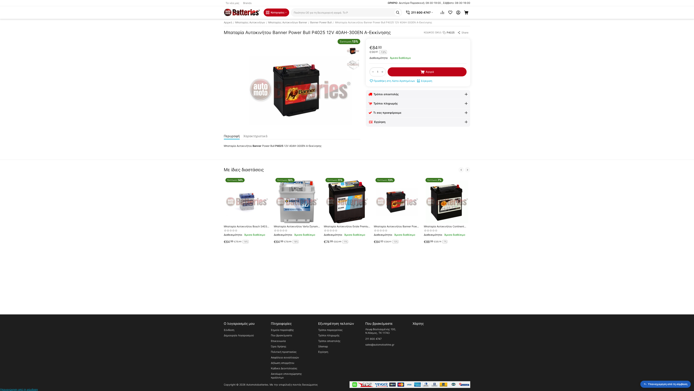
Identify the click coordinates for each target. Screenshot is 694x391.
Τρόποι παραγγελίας (330, 329)
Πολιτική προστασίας (284, 351)
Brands (247, 3)
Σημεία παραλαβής (282, 329)
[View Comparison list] (442, 12)
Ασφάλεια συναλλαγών (285, 357)
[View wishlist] (450, 12)
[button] (463, 32)
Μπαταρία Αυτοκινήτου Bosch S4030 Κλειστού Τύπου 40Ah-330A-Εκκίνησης (246, 226)
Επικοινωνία (278, 340)
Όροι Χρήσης (278, 346)
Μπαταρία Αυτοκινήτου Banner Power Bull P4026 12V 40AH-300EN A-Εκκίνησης (396, 226)
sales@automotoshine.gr (379, 344)
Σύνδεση (229, 329)
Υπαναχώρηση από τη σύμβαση (19, 389)
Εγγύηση (323, 351)
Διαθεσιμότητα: (378, 57)
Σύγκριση (426, 80)
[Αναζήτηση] (397, 12)
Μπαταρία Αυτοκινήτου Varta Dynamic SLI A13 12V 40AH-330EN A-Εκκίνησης (297, 226)
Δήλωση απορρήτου (282, 362)
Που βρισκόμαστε (281, 335)
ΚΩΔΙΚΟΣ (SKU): (433, 32)
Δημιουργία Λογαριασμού (239, 335)
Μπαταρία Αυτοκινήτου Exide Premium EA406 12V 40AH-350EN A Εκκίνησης (347, 226)
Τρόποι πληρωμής (329, 335)
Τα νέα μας (232, 3)
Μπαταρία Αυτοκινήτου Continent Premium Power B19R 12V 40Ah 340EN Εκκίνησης (444, 226)
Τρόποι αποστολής (329, 340)
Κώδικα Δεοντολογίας (284, 368)
